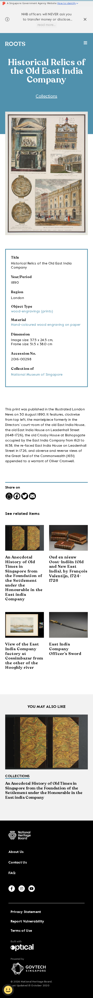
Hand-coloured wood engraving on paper (46, 325)
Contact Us (17, 862)
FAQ (11, 873)
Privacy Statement (26, 912)
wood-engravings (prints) (32, 311)
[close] (85, 20)
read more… (46, 25)
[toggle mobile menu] (85, 45)
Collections (46, 96)
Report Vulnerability (27, 921)
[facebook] (11, 888)
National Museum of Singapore (37, 374)
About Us (16, 852)
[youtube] (31, 888)
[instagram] (21, 888)
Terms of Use (21, 931)
